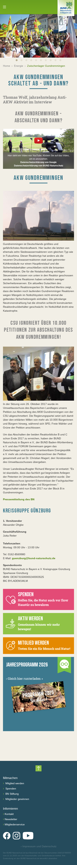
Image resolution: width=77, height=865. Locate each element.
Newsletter (11, 819)
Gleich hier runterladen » (24, 678)
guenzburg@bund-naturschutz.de (33, 558)
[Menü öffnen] (4, 7)
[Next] (68, 36)
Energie (18, 65)
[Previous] (9, 36)
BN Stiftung (12, 793)
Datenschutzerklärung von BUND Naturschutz (38, 165)
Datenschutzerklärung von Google (38, 162)
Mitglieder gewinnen (17, 799)
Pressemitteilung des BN (18, 499)
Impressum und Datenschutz (38, 846)
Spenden (10, 788)
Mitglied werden (14, 783)
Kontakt (9, 813)
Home (6, 65)
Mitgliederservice (15, 824)
